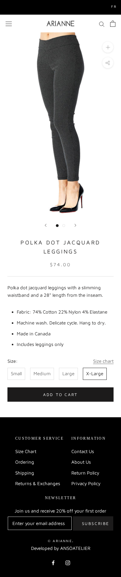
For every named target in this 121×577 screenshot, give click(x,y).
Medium (42, 373)
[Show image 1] (57, 225)
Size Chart (25, 451)
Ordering (24, 462)
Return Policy (85, 472)
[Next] (75, 225)
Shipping (24, 472)
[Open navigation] (9, 23)
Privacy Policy (86, 483)
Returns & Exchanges (37, 483)
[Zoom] (107, 47)
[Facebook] (53, 563)
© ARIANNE (60, 541)
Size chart (103, 361)
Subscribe (96, 523)
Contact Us (82, 451)
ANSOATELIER (75, 548)
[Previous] (46, 225)
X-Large (94, 373)
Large (68, 373)
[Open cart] (112, 24)
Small (16, 373)
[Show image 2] (63, 225)
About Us (81, 462)
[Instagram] (67, 563)
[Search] (102, 23)
